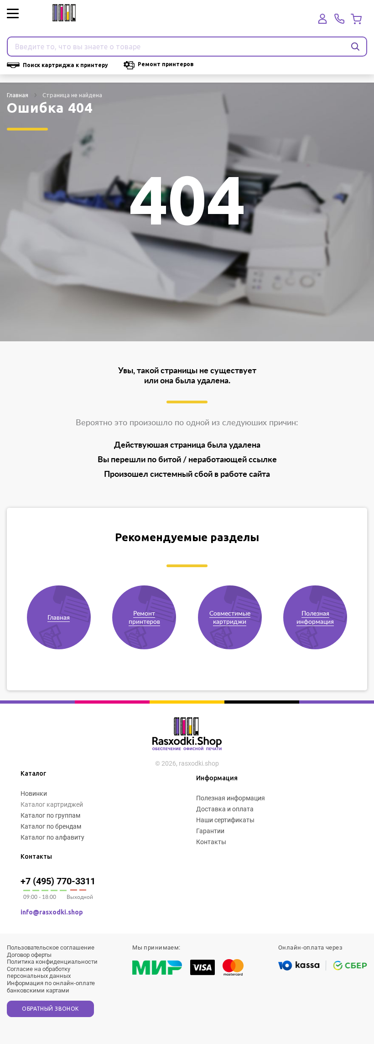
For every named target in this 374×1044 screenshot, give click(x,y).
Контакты (211, 842)
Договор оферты (29, 954)
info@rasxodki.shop (52, 912)
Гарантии (210, 831)
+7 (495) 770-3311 (58, 881)
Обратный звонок (50, 1009)
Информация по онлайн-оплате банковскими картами (51, 987)
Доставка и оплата (225, 809)
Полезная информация (230, 798)
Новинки (34, 793)
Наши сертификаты (225, 820)
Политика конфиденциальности (52, 961)
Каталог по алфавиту (52, 837)
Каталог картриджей (52, 804)
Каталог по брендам (51, 826)
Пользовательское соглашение (50, 947)
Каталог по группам (50, 815)
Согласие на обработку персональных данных (39, 973)
